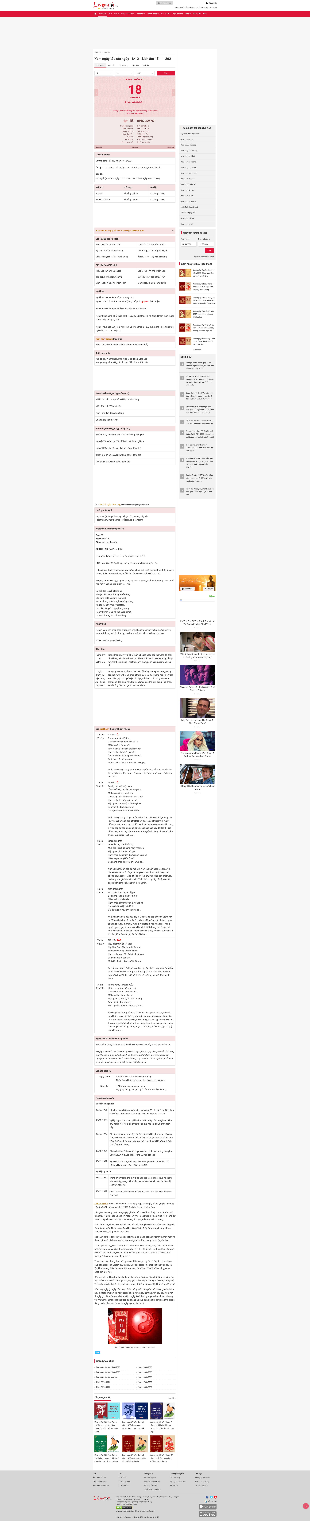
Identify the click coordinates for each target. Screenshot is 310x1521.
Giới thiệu (119, 1517)
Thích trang (188, 589)
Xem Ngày (100, 65)
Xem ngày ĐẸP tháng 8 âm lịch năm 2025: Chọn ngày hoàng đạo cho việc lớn (203, 328)
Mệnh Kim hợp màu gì (152, 1489)
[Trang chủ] (95, 14)
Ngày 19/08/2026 (145, 1372)
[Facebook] (207, 1498)
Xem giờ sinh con (187, 139)
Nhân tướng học (153, 14)
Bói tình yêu (174, 1485)
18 (135, 89)
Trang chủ (97, 52)
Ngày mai (170, 147)
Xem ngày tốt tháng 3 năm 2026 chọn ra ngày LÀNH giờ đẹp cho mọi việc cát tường (106, 1458)
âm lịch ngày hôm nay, (110, 504)
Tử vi (110, 14)
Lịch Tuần (112, 65)
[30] (150, 80)
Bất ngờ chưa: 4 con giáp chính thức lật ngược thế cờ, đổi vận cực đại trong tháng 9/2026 (200, 366)
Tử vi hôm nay (175, 1477)
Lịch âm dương (103, 154)
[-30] (120, 80)
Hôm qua (99, 147)
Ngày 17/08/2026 (145, 1382)
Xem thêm (171, 1398)
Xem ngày (102, 14)
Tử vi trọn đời (123, 1485)
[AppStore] (208, 1516)
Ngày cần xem (204, 239)
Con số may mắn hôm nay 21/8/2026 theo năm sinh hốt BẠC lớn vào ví (199, 448)
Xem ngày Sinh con (188, 190)
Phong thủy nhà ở (150, 1485)
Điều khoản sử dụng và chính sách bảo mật (138, 1517)
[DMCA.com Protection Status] (124, 1508)
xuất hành (104, 729)
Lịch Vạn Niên (101, 1203)
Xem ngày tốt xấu (104, 339)
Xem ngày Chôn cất (188, 184)
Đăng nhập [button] (213, 3)
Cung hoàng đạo (127, 14)
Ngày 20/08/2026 (145, 1367)
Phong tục (197, 14)
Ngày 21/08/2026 (103, 1387)
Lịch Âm (146, 65)
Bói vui (116, 14)
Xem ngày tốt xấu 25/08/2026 (108, 1367)
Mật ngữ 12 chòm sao (178, 1481)
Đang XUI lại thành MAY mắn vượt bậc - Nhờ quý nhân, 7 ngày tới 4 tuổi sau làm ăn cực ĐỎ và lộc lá (199, 396)
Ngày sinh (185, 239)
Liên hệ (156, 1517)
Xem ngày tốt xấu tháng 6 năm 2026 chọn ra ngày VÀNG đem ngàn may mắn (133, 1425)
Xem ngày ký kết (187, 196)
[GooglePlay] (208, 1509)
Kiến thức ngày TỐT (188, 213)
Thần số (188, 14)
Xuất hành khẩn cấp (188, 145)
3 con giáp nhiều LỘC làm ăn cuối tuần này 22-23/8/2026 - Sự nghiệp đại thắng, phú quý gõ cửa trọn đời (200, 434)
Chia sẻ (210, 589)
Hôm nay (135, 147)
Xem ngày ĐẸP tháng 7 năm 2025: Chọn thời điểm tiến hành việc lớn (204, 342)
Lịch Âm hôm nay (99, 1481)
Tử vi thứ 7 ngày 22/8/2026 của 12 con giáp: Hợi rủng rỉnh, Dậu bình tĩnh (199, 492)
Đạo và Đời (165, 14)
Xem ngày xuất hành (188, 168)
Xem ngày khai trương (189, 151)
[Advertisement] (134, 216)
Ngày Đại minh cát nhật (189, 207)
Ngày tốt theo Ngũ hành (190, 134)
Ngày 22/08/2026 (103, 1382)
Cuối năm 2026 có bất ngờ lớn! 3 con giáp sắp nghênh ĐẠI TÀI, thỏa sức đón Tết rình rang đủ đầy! (200, 410)
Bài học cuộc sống (202, 1481)
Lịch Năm (135, 65)
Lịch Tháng (124, 65)
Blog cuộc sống (177, 14)
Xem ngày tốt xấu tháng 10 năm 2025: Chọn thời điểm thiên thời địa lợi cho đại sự (204, 300)
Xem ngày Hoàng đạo (189, 201)
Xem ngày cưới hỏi (188, 156)
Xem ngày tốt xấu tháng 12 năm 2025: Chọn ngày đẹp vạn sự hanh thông (203, 273)
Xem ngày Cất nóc (187, 179)
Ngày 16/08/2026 (145, 1387)
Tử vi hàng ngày (125, 1481)
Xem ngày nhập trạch (189, 173)
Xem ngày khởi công (188, 162)
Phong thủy (140, 14)
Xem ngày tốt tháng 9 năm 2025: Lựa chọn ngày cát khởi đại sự (203, 314)
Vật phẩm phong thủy (152, 1481)
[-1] (96, 92)
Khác (205, 14)
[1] (173, 92)
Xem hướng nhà (150, 1477)
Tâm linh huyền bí (201, 1485)
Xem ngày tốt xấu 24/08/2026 (108, 1372)
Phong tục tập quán (202, 1477)
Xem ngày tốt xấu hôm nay (107, 1377)
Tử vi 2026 (122, 1477)
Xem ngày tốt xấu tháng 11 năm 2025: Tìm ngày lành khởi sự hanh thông (161, 1458)
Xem (166, 73)
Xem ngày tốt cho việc (101, 1485)
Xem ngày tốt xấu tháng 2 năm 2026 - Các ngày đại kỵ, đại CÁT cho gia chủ (134, 1458)
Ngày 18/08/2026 (145, 1377)
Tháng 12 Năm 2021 (135, 79)
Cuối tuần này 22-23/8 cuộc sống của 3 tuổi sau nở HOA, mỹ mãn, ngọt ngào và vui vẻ (199, 478)
